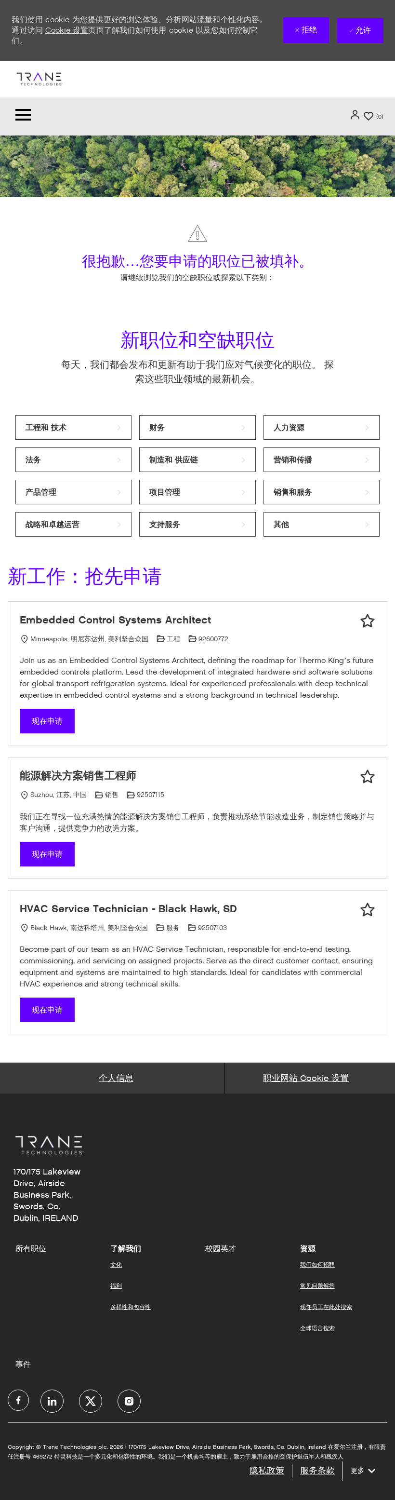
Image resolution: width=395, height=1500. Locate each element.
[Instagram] (129, 1401)
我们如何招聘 (317, 1264)
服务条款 (317, 1470)
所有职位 (30, 1249)
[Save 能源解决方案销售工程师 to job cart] (367, 776)
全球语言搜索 (317, 1328)
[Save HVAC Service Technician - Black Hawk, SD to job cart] (367, 910)
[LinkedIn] (52, 1401)
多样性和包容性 (130, 1307)
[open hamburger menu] (23, 116)
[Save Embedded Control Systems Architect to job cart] (367, 621)
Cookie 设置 (66, 30)
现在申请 (47, 721)
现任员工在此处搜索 (326, 1307)
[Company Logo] (39, 78)
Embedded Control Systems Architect (115, 619)
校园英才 (220, 1249)
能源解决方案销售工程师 (78, 775)
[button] (356, 115)
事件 (23, 1364)
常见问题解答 (317, 1285)
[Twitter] (90, 1401)
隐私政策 (267, 1470)
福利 (116, 1285)
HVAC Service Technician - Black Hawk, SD (128, 908)
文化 (116, 1264)
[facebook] (18, 1400)
